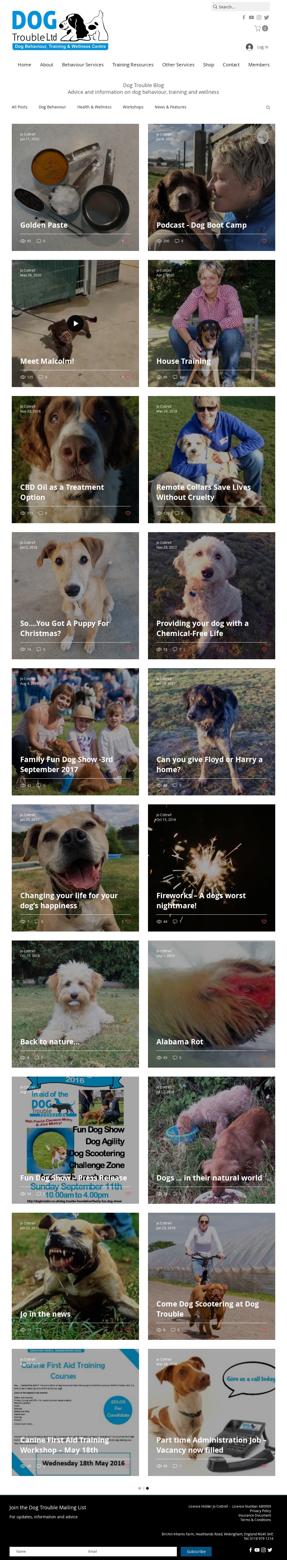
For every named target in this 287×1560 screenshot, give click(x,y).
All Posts (19, 107)
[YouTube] (251, 17)
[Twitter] (266, 17)
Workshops (133, 107)
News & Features (170, 107)
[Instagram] (259, 17)
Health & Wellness (94, 107)
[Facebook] (244, 17)
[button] (262, 28)
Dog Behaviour (52, 107)
